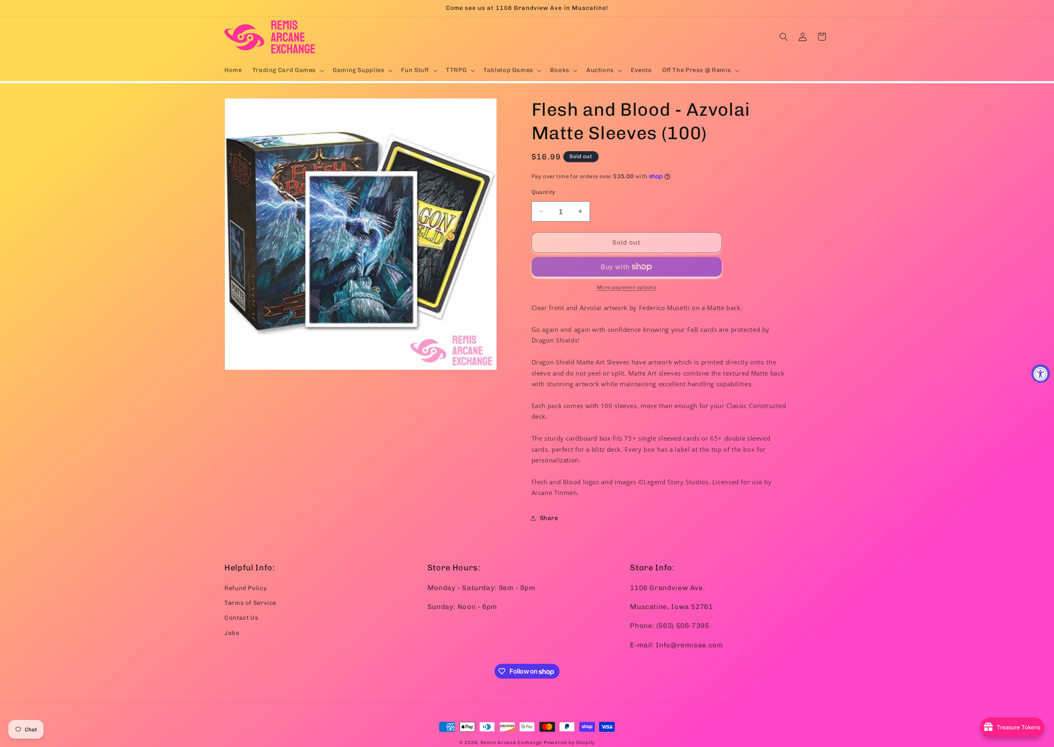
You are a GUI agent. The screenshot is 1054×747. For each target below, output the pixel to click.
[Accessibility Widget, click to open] (1040, 373)
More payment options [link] (627, 287)
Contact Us (241, 617)
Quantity (543, 192)
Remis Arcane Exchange (511, 742)
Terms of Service (250, 602)
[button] (287, 70)
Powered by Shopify (569, 742)
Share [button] (549, 518)
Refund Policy (245, 587)
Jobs (232, 632)
